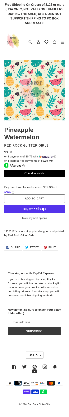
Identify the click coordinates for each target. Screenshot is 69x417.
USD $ (33, 355)
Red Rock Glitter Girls (39, 404)
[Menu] (62, 42)
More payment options (34, 218)
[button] (30, 156)
